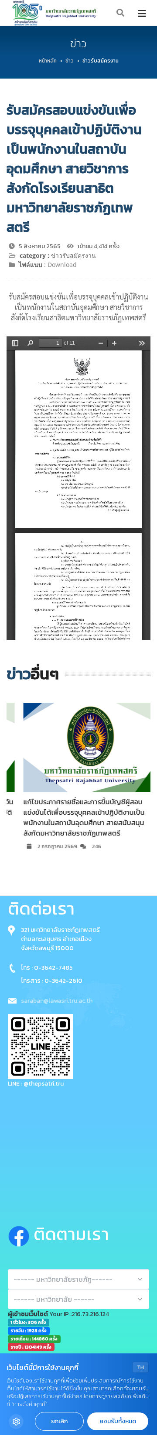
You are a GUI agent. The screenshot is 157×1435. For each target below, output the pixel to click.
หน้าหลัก (48, 61)
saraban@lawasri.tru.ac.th (56, 1000)
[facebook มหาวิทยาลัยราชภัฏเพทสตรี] (21, 1234)
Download (62, 264)
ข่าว (69, 61)
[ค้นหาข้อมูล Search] (120, 13)
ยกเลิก (59, 1421)
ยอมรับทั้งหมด (117, 1421)
